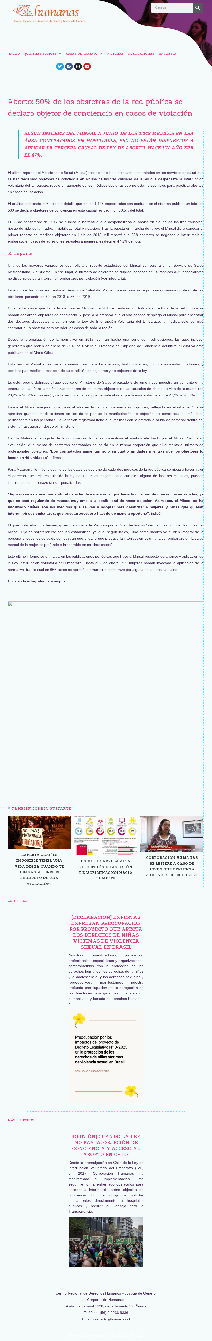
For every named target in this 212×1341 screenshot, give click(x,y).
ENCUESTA (167, 54)
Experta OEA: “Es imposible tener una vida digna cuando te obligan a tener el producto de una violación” (39, 869)
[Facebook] (69, 66)
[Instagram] (78, 66)
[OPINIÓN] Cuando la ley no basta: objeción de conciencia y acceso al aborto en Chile (106, 1145)
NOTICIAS (115, 54)
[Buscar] (198, 8)
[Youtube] (87, 66)
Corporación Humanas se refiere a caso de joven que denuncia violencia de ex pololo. (172, 866)
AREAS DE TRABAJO (82, 54)
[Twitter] (60, 66)
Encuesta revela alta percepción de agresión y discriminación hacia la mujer (105, 869)
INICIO (14, 54)
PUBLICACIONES (141, 54)
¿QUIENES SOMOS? (40, 54)
